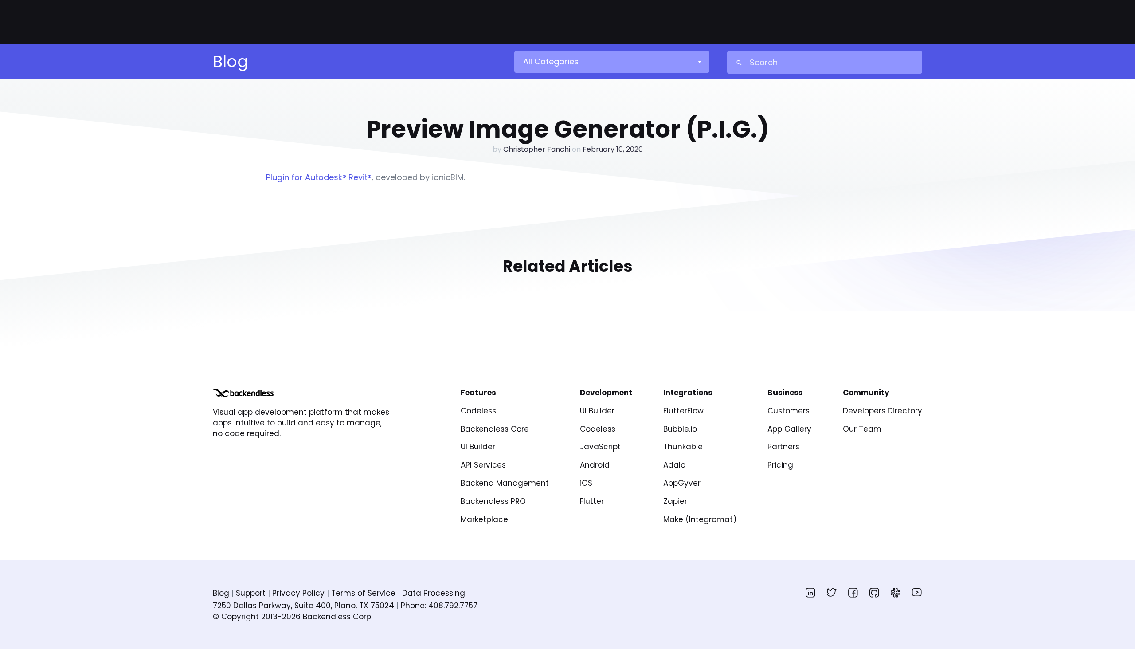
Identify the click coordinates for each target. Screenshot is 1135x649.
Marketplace (484, 519)
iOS (586, 483)
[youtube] (917, 592)
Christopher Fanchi (536, 149)
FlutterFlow (683, 410)
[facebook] (853, 592)
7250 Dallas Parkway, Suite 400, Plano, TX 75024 (303, 605)
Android (595, 465)
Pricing (780, 465)
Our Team (862, 429)
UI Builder (478, 446)
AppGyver (682, 483)
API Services (483, 465)
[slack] (895, 592)
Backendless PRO (493, 501)
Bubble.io (680, 429)
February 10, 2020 (613, 149)
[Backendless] (243, 393)
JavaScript (600, 446)
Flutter (592, 501)
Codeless (478, 410)
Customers (788, 410)
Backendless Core (495, 429)
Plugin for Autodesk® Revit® (319, 177)
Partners (783, 446)
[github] (874, 592)
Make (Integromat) (699, 519)
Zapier (675, 501)
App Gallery (789, 429)
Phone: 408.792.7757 (439, 605)
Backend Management (505, 483)
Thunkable (683, 446)
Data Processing (433, 593)
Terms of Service (363, 593)
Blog (221, 593)
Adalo (674, 465)
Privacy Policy (298, 593)
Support (251, 593)
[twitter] (831, 592)
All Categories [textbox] (551, 61)
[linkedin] (810, 592)
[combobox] (611, 61)
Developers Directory (882, 410)
